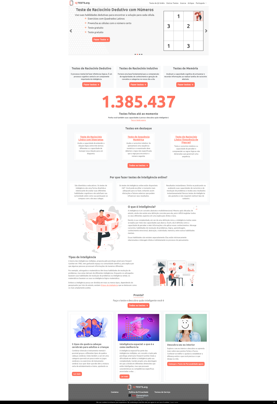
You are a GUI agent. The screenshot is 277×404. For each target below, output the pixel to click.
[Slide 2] (139, 54)
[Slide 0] (135, 54)
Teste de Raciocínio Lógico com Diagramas (90, 138)
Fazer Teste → (101, 39)
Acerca (183, 3)
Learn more (174, 402)
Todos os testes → (138, 165)
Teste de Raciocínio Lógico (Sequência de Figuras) (186, 139)
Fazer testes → (91, 84)
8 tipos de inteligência (109, 285)
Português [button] (200, 3)
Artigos (191, 3)
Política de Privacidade (138, 392)
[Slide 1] (137, 54)
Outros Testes (172, 3)
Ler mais (77, 374)
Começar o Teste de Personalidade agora (186, 364)
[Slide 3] (141, 54)
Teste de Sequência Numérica (139, 138)
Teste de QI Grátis (157, 3)
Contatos (114, 392)
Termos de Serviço (162, 392)
